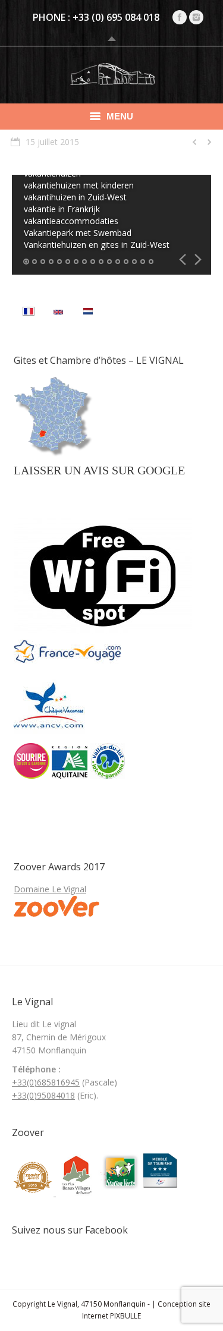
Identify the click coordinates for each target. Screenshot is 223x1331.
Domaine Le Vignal (50, 889)
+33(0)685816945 (46, 1082)
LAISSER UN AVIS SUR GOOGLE (99, 470)
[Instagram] (196, 17)
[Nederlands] (88, 312)
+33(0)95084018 (43, 1095)
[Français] (28, 312)
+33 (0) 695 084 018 (116, 17)
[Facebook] (179, 17)
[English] (58, 312)
